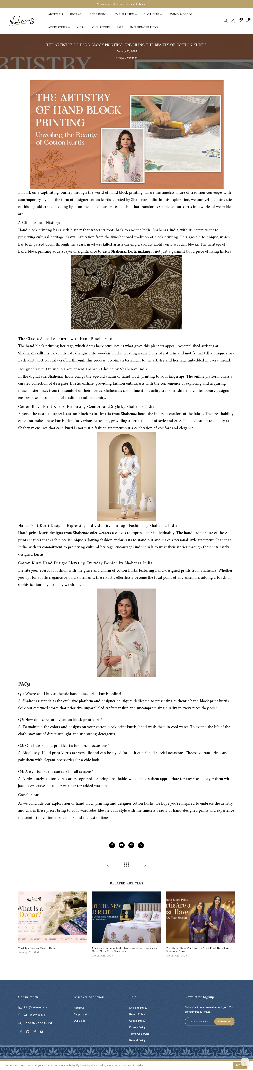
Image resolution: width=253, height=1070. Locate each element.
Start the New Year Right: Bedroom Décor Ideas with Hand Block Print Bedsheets (124, 950)
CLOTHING (151, 14)
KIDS (79, 27)
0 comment (131, 57)
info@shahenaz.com (36, 1007)
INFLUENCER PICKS (144, 27)
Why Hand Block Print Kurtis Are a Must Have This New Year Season (197, 950)
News (121, 57)
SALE (120, 27)
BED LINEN (98, 14)
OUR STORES (101, 27)
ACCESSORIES (57, 27)
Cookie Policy (137, 1020)
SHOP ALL (76, 14)
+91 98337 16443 (34, 1015)
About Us (79, 1007)
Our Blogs (79, 1020)
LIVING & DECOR (181, 14)
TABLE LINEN (124, 14)
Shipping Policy (138, 1007)
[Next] (231, 924)
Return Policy (137, 1014)
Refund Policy (137, 1040)
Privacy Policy (137, 1027)
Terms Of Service (139, 1033)
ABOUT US (55, 14)
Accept (240, 1065)
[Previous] (21, 924)
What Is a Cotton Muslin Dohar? (38, 948)
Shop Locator (81, 1014)
